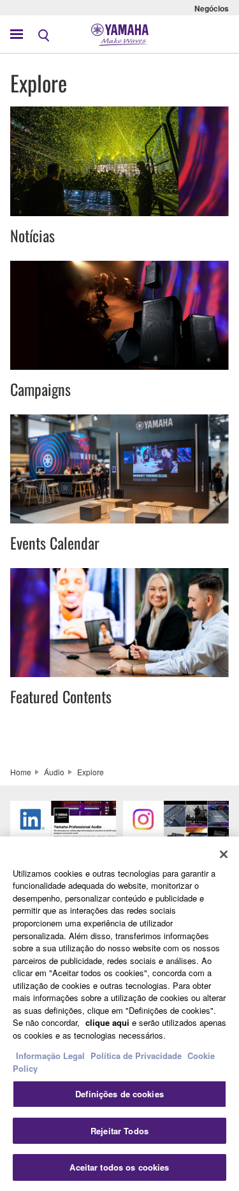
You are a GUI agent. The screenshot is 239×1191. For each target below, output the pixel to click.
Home (20, 771)
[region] (119, 1014)
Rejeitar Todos (119, 1131)
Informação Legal (50, 1055)
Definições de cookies (119, 1094)
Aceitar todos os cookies (119, 1167)
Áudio (54, 771)
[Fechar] (224, 854)
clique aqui (107, 1022)
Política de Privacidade (136, 1055)
